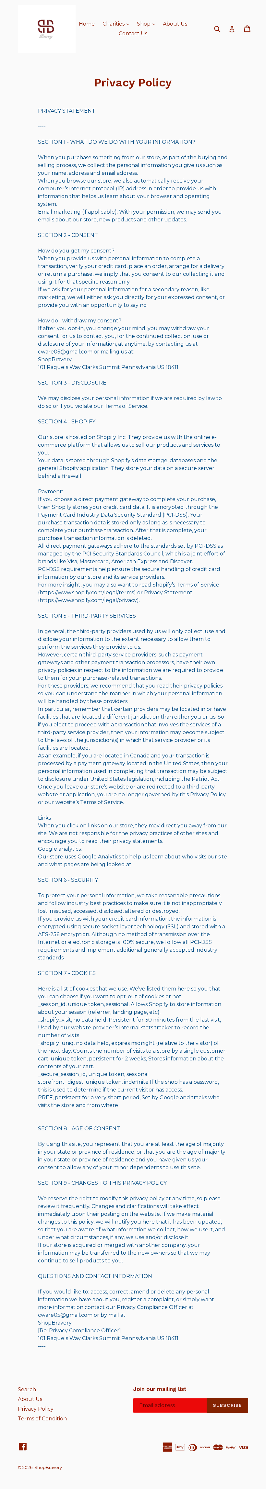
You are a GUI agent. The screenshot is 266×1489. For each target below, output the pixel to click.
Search (27, 1389)
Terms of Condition (42, 1419)
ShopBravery (48, 1467)
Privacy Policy (36, 1409)
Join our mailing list (160, 1389)
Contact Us (133, 33)
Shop (147, 23)
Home (87, 24)
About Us (175, 24)
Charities (117, 23)
